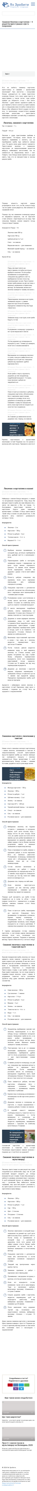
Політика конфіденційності (11, 1484)
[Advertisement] (18, 50)
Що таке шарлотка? (11, 1417)
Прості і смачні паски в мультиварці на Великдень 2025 (17, 1444)
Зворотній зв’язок (8, 1483)
